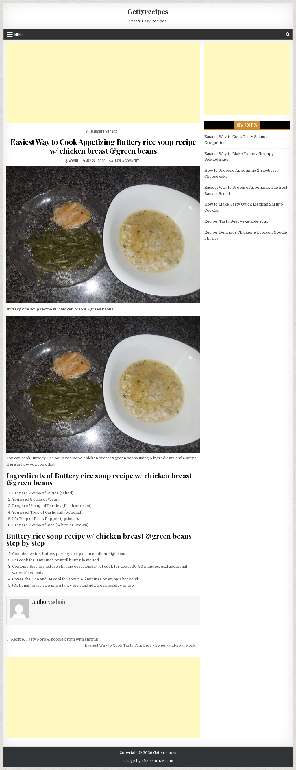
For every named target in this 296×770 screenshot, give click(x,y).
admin (73, 160)
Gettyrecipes (147, 11)
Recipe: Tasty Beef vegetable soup (236, 221)
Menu (18, 34)
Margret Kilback (104, 131)
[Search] (288, 34)
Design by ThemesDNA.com (148, 761)
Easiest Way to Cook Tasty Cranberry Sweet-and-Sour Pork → (142, 645)
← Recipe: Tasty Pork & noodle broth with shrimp (52, 639)
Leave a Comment (126, 160)
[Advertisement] (103, 82)
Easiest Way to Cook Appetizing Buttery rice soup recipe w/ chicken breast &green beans (103, 146)
